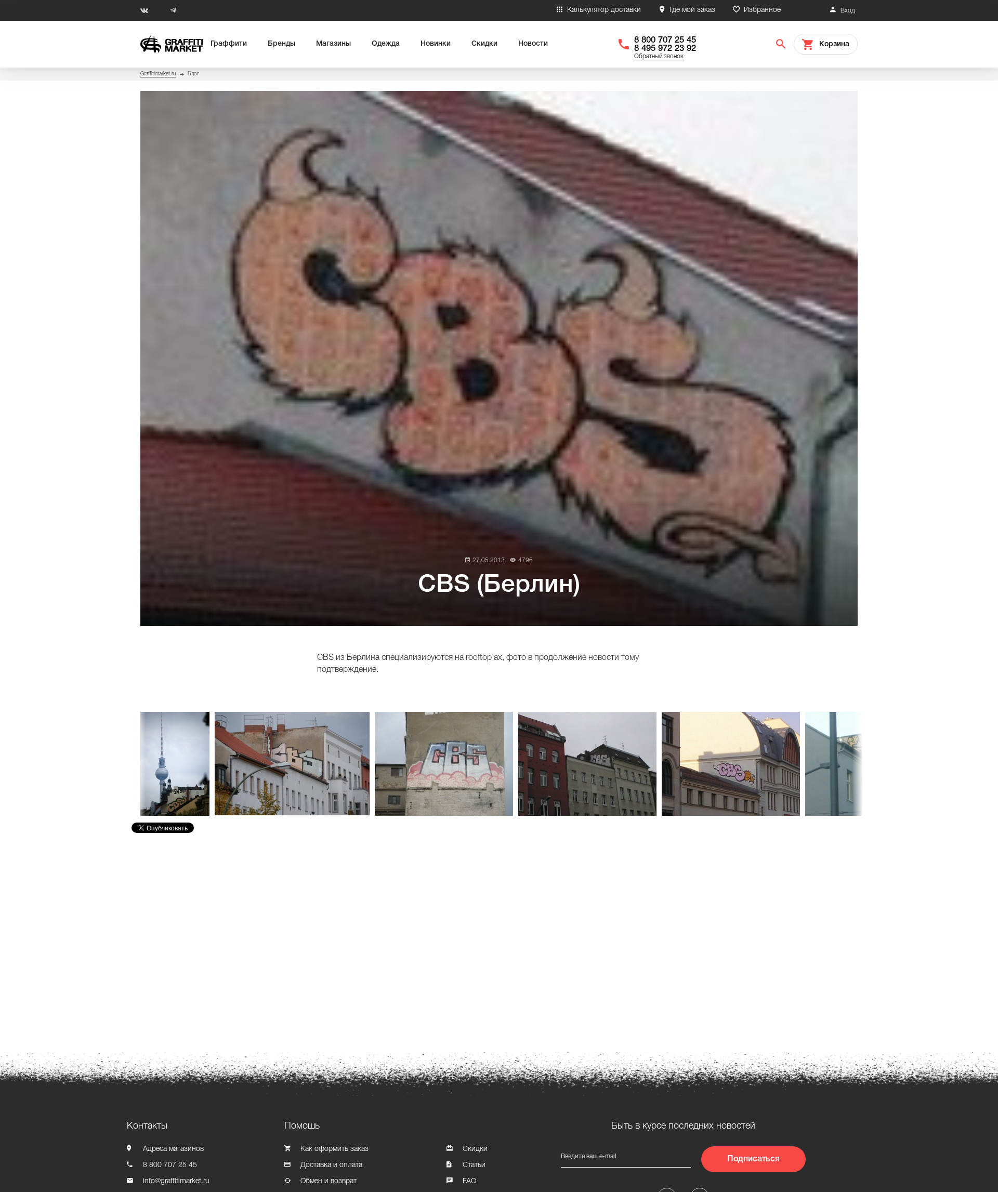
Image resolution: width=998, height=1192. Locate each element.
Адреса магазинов (173, 1149)
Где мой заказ (692, 10)
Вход (848, 11)
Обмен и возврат (328, 1181)
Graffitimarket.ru (158, 74)
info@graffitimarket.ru (176, 1181)
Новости (533, 44)
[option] (177, 764)
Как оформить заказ (334, 1149)
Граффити (229, 44)
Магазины (333, 44)
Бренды (281, 44)
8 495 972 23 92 (665, 48)
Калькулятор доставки (604, 10)
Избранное (762, 10)
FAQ (469, 1181)
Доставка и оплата (331, 1165)
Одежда (386, 44)
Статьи (474, 1165)
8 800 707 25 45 (665, 40)
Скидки (484, 44)
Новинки (436, 44)
